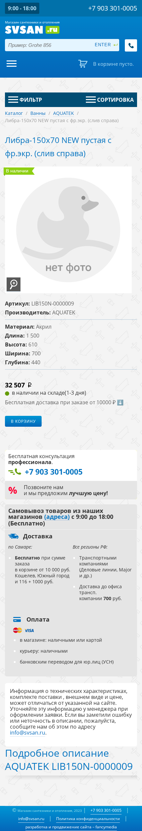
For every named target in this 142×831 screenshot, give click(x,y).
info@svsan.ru (31, 818)
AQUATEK (63, 113)
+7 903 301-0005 (106, 810)
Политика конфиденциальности (88, 818)
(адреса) (57, 517)
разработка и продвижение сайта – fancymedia (71, 827)
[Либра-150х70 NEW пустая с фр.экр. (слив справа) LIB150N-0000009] (13, 284)
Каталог (14, 113)
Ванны (38, 113)
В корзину (23, 421)
